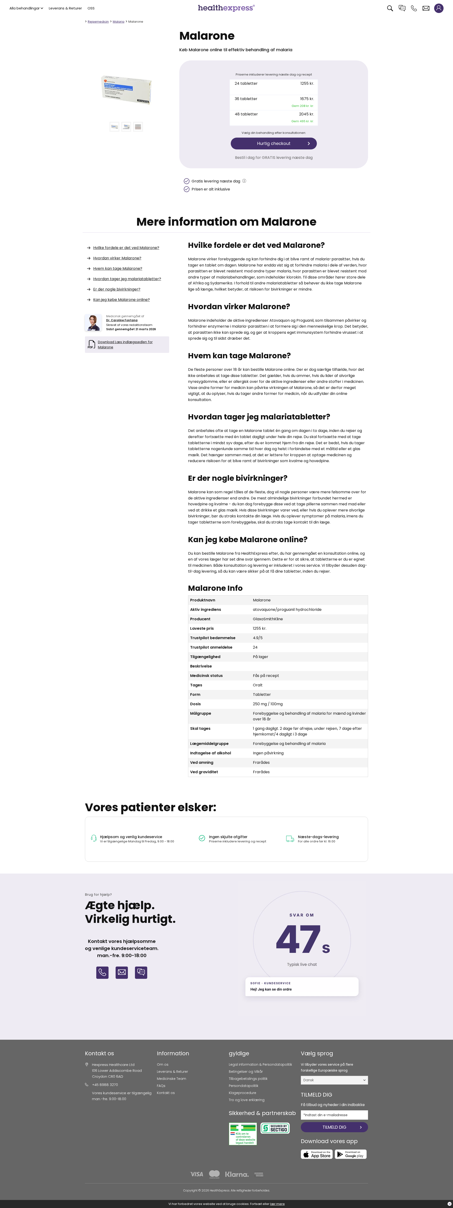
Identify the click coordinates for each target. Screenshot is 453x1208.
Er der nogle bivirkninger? (116, 289)
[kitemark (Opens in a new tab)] (243, 1134)
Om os (162, 1064)
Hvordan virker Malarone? (117, 258)
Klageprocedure (242, 1092)
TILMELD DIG (334, 1127)
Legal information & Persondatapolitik (260, 1064)
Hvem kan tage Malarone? (117, 268)
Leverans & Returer (65, 8)
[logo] (226, 8)
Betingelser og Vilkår (246, 1071)
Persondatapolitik (243, 1085)
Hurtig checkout (273, 143)
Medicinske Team (171, 1078)
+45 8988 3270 (105, 1084)
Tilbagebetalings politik (248, 1078)
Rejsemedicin (98, 21)
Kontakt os (166, 1092)
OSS (91, 8)
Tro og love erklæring (246, 1100)
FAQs (161, 1085)
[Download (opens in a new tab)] (317, 1154)
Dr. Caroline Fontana (122, 320)
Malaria (118, 21)
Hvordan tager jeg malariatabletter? (127, 279)
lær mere (277, 1204)
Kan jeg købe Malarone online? (121, 299)
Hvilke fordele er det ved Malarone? (126, 247)
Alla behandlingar (24, 8)
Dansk (308, 1080)
